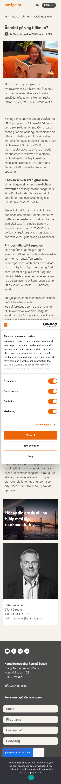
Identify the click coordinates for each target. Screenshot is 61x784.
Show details (43, 424)
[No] (57, 770)
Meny (47, 5)
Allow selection (30, 445)
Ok (31, 777)
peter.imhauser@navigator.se (23, 618)
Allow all (30, 435)
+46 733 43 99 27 (16, 614)
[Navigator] (13, 5)
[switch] (52, 391)
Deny (30, 456)
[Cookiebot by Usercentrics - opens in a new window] (43, 325)
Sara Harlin (19, 34)
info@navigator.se (16, 686)
